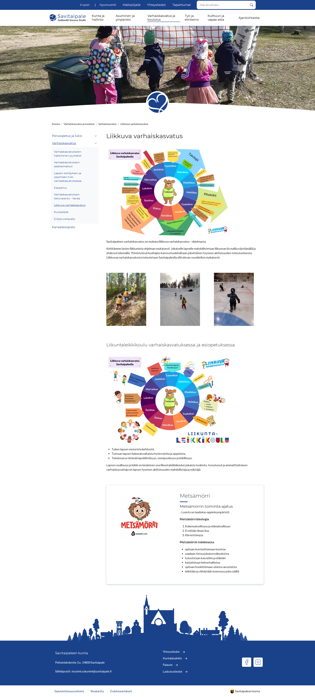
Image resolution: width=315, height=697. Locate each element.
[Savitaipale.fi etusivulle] (67, 17)
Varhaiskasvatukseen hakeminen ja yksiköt (68, 153)
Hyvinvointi (108, 5)
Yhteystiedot (156, 5)
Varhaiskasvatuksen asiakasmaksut (67, 164)
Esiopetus (60, 187)
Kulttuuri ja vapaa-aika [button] (216, 17)
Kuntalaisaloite (172, 658)
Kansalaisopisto (63, 227)
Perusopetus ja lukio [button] (67, 136)
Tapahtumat (181, 5)
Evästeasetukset (121, 691)
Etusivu (56, 123)
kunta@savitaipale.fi (68, 667)
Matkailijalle (132, 5)
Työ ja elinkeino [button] (192, 17)
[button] (95, 136)
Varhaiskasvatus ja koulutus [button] (161, 17)
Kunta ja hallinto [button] (98, 17)
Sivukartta (97, 691)
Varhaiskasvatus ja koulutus (79, 123)
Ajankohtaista (249, 18)
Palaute (168, 665)
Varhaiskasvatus (107, 123)
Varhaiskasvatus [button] (64, 143)
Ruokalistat (61, 212)
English (85, 4)
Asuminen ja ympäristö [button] (125, 17)
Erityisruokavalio (64, 218)
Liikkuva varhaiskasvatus (69, 205)
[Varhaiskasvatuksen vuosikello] (169, 192)
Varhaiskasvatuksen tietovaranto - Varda (67, 196)
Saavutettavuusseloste (69, 691)
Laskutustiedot (173, 671)
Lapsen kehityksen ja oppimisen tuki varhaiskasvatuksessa (67, 177)
